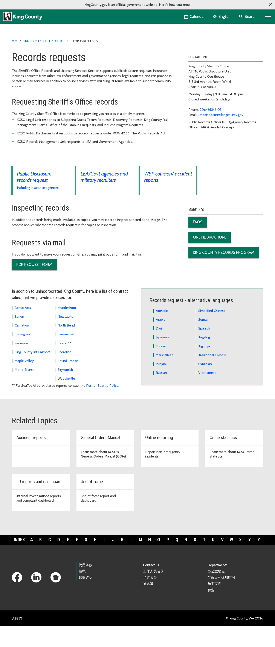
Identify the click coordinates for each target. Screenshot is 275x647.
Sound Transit (68, 361)
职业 (211, 590)
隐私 (82, 571)
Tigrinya (204, 346)
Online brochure (209, 237)
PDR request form (34, 264)
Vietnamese (207, 373)
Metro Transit (25, 370)
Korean (161, 346)
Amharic (162, 311)
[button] (270, 4)
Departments (218, 565)
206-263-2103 (211, 110)
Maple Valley (24, 361)
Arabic (160, 319)
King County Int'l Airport (32, 352)
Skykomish (65, 370)
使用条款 (85, 565)
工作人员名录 (153, 571)
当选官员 (150, 577)
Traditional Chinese (212, 355)
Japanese (162, 337)
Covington (22, 334)
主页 (14, 41)
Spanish (204, 328)
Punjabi (161, 364)
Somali (203, 319)
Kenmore (21, 343)
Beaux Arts (23, 308)
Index (19, 539)
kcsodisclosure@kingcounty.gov (220, 115)
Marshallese (164, 355)
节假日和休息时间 (221, 577)
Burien (19, 316)
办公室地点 (216, 571)
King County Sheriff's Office (43, 41)
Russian (161, 373)
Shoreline (65, 352)
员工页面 (214, 584)
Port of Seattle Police (102, 386)
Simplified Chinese (212, 311)
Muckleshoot (67, 308)
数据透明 (85, 577)
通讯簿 (148, 584)
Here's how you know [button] (175, 5)
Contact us (151, 565)
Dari (159, 328)
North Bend (66, 325)
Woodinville (66, 378)
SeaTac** (64, 343)
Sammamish (66, 334)
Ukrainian (205, 364)
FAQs (197, 222)
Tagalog (204, 337)
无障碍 (17, 618)
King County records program (223, 252)
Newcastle (65, 316)
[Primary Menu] (268, 16)
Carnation (22, 325)
